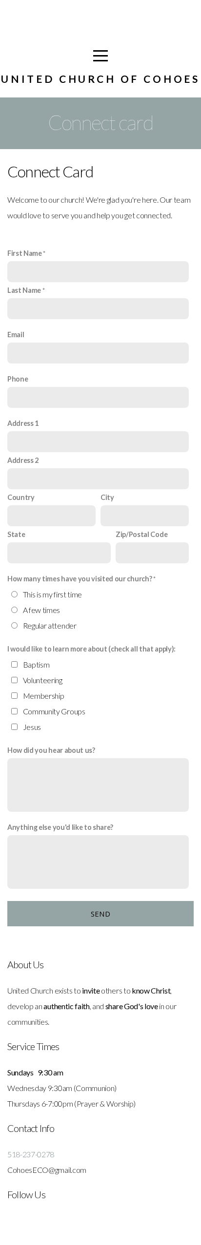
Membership (43, 695)
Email (15, 334)
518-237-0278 (30, 1154)
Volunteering (42, 680)
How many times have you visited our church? (79, 579)
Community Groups (54, 711)
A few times (41, 609)
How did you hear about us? (51, 750)
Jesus (32, 726)
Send (100, 914)
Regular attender (50, 625)
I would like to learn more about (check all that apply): (91, 649)
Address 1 (23, 423)
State (16, 534)
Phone (17, 379)
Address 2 (23, 460)
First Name (24, 253)
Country (21, 497)
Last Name (24, 290)
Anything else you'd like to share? (60, 827)
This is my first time (52, 594)
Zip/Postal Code (141, 534)
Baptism (36, 664)
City (107, 497)
